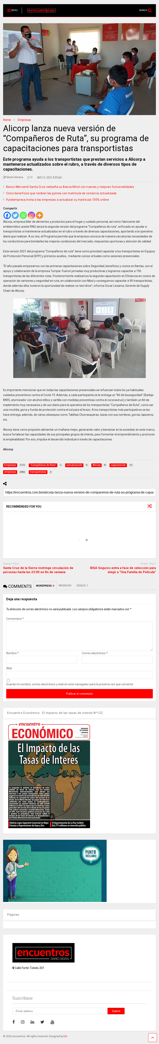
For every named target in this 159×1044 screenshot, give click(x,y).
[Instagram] (31, 215)
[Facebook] (7, 215)
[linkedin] (32, 1022)
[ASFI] (55, 901)
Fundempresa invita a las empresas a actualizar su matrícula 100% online (57, 199)
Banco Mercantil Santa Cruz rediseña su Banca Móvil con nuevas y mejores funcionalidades (70, 186)
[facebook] (13, 1022)
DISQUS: (82, 585)
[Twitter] (15, 215)
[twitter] (42, 1022)
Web (9, 668)
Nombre (12, 653)
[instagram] (22, 1022)
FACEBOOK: (65, 585)
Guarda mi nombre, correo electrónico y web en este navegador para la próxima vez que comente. (70, 684)
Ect (65, 1036)
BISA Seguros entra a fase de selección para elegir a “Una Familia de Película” (123, 570)
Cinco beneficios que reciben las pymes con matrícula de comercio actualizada (61, 193)
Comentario (15, 618)
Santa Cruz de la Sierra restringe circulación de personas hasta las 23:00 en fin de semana (38, 570)
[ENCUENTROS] (39, 14)
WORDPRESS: (45, 585)
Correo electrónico (95, 653)
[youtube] (52, 1022)
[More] (39, 215)
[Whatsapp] (23, 215)
